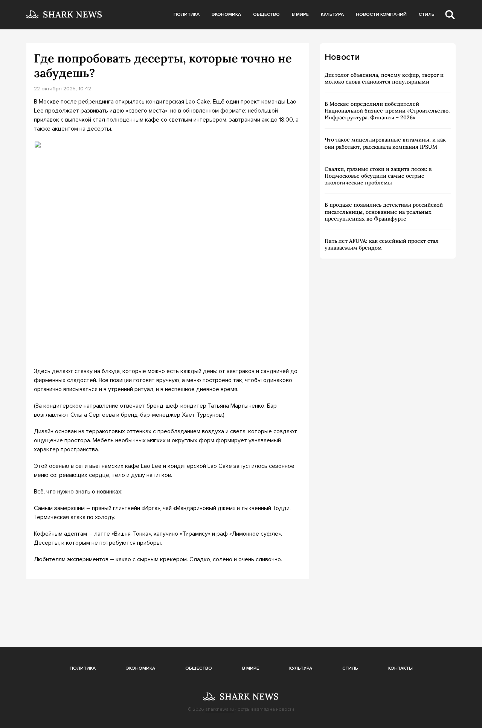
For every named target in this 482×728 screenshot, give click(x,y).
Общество (266, 14)
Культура (332, 14)
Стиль (427, 14)
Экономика (226, 14)
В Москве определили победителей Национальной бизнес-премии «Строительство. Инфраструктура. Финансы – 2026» (387, 111)
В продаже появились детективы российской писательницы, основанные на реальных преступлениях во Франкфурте (384, 211)
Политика (187, 14)
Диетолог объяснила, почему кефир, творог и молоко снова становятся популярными (384, 78)
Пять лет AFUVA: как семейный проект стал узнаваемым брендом (382, 244)
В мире (300, 14)
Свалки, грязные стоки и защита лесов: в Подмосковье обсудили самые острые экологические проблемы (378, 176)
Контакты (400, 668)
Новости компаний (381, 14)
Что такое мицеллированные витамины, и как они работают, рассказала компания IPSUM (385, 143)
